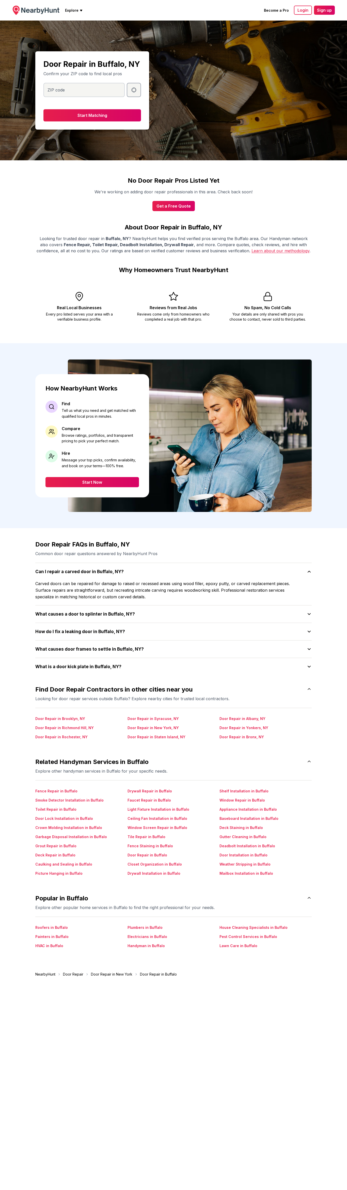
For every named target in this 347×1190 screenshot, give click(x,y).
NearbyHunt (45, 974)
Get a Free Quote (173, 206)
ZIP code (56, 89)
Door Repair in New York (111, 974)
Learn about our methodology (280, 250)
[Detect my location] (134, 90)
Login (302, 10)
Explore (71, 10)
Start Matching (92, 115)
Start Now (92, 481)
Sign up (324, 10)
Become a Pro (276, 10)
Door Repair (73, 974)
